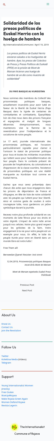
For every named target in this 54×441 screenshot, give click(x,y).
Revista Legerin (9, 405)
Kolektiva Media (10, 359)
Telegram (6, 362)
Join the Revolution (11, 330)
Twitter (5, 355)
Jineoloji (6, 388)
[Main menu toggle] (48, 4)
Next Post (27, 290)
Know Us (6, 323)
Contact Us (7, 327)
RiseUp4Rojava (9, 395)
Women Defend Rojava (13, 402)
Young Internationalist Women (17, 385)
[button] (4, 4)
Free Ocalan (8, 392)
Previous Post (27, 285)
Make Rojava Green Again (15, 398)
